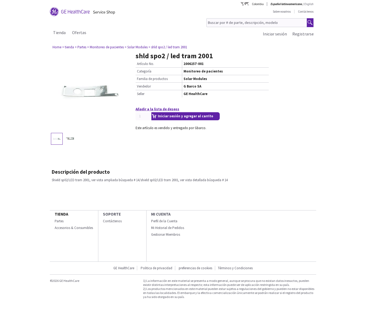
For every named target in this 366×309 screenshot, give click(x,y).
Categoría (144, 71)
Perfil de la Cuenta (164, 221)
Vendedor (144, 86)
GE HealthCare (123, 268)
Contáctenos (305, 11)
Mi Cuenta (161, 214)
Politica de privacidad (156, 268)
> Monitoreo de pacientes (105, 47)
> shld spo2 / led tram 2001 (167, 47)
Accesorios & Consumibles (74, 228)
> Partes (80, 47)
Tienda (59, 32)
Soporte (112, 214)
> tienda (68, 47)
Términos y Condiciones (235, 268)
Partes (59, 221)
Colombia (258, 4)
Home (57, 47)
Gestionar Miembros (165, 234)
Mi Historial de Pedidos (167, 228)
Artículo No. (145, 63)
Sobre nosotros (282, 11)
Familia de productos (152, 79)
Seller (140, 94)
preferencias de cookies (195, 268)
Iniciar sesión (275, 34)
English (308, 4)
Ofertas (79, 32)
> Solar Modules (136, 47)
